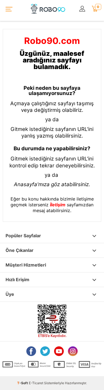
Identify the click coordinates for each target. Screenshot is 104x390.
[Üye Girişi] (83, 9)
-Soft (23, 383)
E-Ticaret (36, 383)
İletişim (57, 204)
